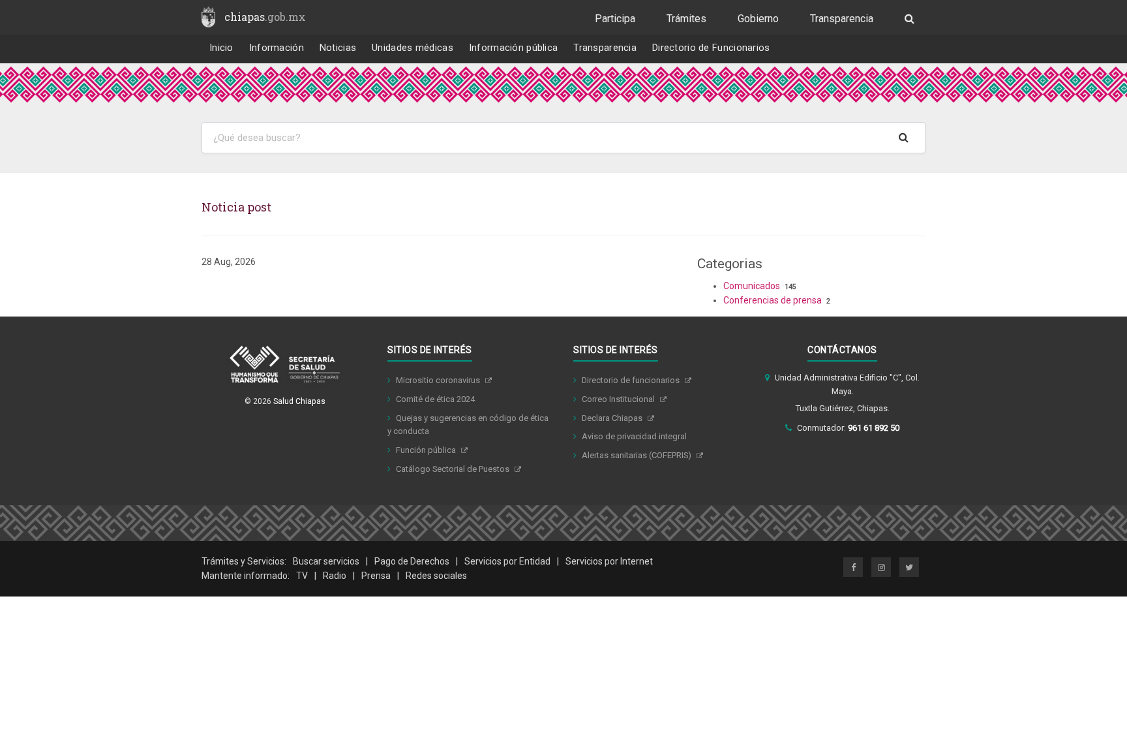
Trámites (686, 18)
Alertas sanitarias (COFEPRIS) (637, 455)
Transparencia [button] (605, 48)
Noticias (338, 48)
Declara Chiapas (613, 418)
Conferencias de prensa (772, 300)
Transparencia (841, 18)
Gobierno (758, 18)
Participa (615, 18)
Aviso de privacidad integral (634, 436)
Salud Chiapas (299, 401)
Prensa (376, 575)
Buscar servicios (326, 561)
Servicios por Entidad (507, 561)
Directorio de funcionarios (632, 380)
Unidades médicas (412, 48)
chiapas (265, 16)
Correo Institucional (619, 399)
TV (302, 575)
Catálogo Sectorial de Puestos (453, 469)
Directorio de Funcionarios (711, 48)
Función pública (427, 450)
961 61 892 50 (873, 428)
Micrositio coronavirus (439, 380)
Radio (334, 575)
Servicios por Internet (609, 561)
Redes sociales (436, 575)
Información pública (513, 48)
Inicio (221, 48)
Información (276, 48)
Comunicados (751, 286)
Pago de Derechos (411, 561)
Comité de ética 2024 (435, 399)
